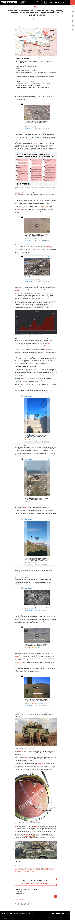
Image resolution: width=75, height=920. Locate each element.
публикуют (40, 763)
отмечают (35, 445)
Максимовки (18, 250)
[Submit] (55, 896)
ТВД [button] (52, 302)
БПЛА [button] (49, 343)
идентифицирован (19, 508)
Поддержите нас (55, 2)
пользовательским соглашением (29, 898)
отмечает (35, 826)
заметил (17, 211)
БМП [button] (47, 713)
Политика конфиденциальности (26, 913)
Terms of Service (24, 899)
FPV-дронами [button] (18, 290)
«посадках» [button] (18, 583)
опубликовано (18, 656)
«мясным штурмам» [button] (42, 305)
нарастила (21, 751)
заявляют (39, 249)
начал (26, 757)
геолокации (47, 246)
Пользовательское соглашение (13, 913)
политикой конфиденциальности (40, 898)
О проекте (3, 913)
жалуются (30, 577)
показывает (32, 286)
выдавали (36, 211)
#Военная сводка (18, 26)
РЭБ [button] (22, 345)
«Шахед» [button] (27, 370)
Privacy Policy (20, 899)
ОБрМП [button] (28, 139)
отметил (46, 349)
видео (38, 244)
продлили (20, 338)
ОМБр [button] (19, 713)
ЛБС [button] (39, 358)
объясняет (30, 615)
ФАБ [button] (40, 378)
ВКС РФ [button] (29, 378)
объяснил (41, 357)
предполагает (32, 668)
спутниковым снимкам (24, 568)
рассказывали (46, 835)
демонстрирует (45, 206)
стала (22, 712)
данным (18, 198)
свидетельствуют (29, 301)
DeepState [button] (17, 192)
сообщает (22, 192)
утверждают (30, 511)
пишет (16, 136)
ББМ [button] (19, 209)
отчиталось (26, 384)
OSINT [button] (16, 826)
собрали (27, 834)
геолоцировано (26, 507)
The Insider (35, 17)
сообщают (19, 662)
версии (54, 618)
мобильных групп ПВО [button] (29, 835)
